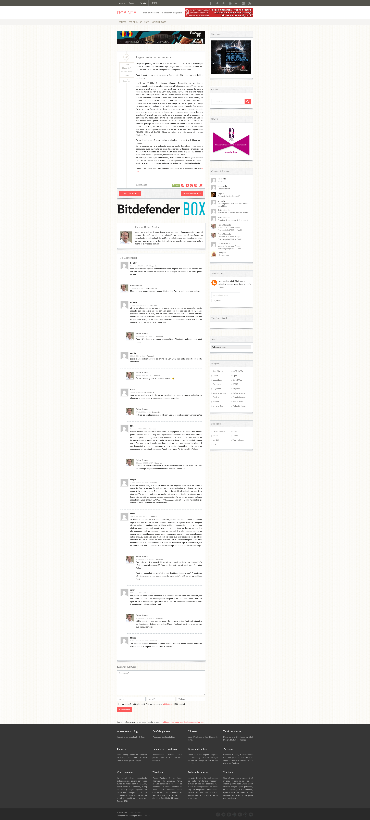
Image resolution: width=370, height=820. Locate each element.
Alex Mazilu (218, 371)
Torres (235, 436)
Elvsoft (235, 755)
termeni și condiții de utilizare (201, 760)
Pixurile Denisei (239, 397)
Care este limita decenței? (229, 196)
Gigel (220, 193)
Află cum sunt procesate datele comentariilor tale (183, 722)
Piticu (215, 436)
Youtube (230, 3)
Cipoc (235, 376)
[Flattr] (176, 185)
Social (127, 75)
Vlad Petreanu (238, 440)
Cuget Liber (217, 380)
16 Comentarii (126, 80)
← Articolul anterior (130, 193)
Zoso (215, 444)
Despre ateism (224, 189)
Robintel (128, 12)
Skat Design (145, 816)
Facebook (210, 3)
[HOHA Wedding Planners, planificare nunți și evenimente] (231, 155)
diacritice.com (173, 798)
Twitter (217, 3)
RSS (249, 3)
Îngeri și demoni (219, 393)
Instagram (243, 3)
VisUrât (216, 440)
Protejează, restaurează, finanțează (233, 220)
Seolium (235, 763)
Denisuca (217, 384)
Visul (220, 181)
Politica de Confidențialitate (163, 737)
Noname (221, 186)
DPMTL (236, 384)
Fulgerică (236, 389)
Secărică (170, 781)
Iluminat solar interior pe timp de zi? (233, 213)
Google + (223, 3)
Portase (216, 402)
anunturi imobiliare (231, 760)
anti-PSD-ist (139, 737)
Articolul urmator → (192, 193)
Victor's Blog (218, 406)
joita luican (223, 210)
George (221, 253)
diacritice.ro (177, 787)
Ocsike (216, 397)
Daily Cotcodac (219, 431)
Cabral (215, 376)
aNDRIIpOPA (238, 371)
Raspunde (153, 266)
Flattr (201, 185)
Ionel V (221, 179)
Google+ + (191, 185)
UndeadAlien (223, 243)
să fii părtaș (168, 704)
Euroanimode (245, 755)
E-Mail (195, 185)
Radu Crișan (238, 402)
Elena (220, 201)
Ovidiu (235, 431)
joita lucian (223, 217)
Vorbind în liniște (239, 406)
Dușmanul (217, 389)
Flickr (236, 3)
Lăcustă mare (223, 255)
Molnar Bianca (239, 393)
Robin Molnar (136, 285)
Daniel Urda (237, 380)
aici (170, 757)
